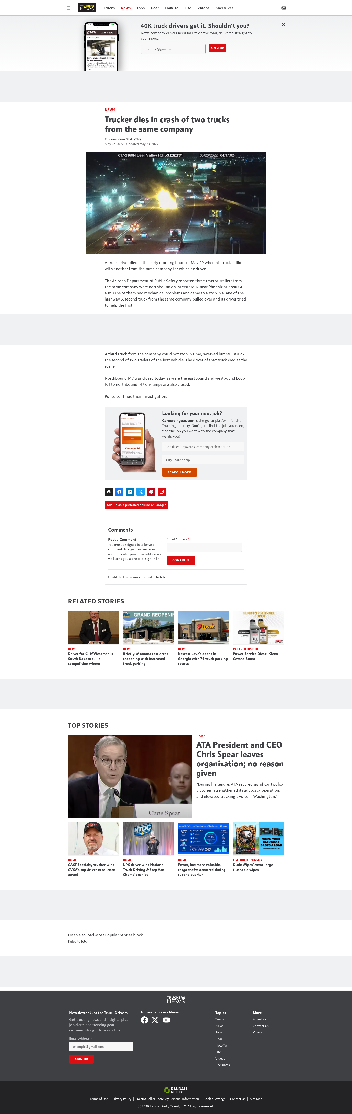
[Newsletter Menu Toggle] (283, 7)
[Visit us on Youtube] (166, 1019)
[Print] (109, 492)
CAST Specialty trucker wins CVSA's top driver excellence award (91, 870)
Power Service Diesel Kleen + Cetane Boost (257, 656)
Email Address (178, 539)
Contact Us (237, 1098)
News (110, 109)
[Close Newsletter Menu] (283, 24)
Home (200, 736)
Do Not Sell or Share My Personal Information (167, 1098)
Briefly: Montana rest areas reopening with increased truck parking (145, 659)
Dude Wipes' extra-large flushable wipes (253, 867)
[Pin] (151, 492)
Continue (181, 560)
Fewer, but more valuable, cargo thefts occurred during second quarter (202, 870)
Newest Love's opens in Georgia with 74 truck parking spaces (203, 659)
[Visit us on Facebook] (144, 1019)
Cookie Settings (215, 1098)
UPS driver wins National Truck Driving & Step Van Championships (143, 870)
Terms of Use (99, 1098)
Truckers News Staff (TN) (123, 139)
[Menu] (68, 7)
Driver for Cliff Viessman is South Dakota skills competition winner (90, 659)
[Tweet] (140, 492)
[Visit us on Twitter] (155, 1019)
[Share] (119, 492)
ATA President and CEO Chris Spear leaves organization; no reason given (240, 759)
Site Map (256, 1098)
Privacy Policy (121, 1098)
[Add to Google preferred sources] (162, 492)
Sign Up (217, 48)
